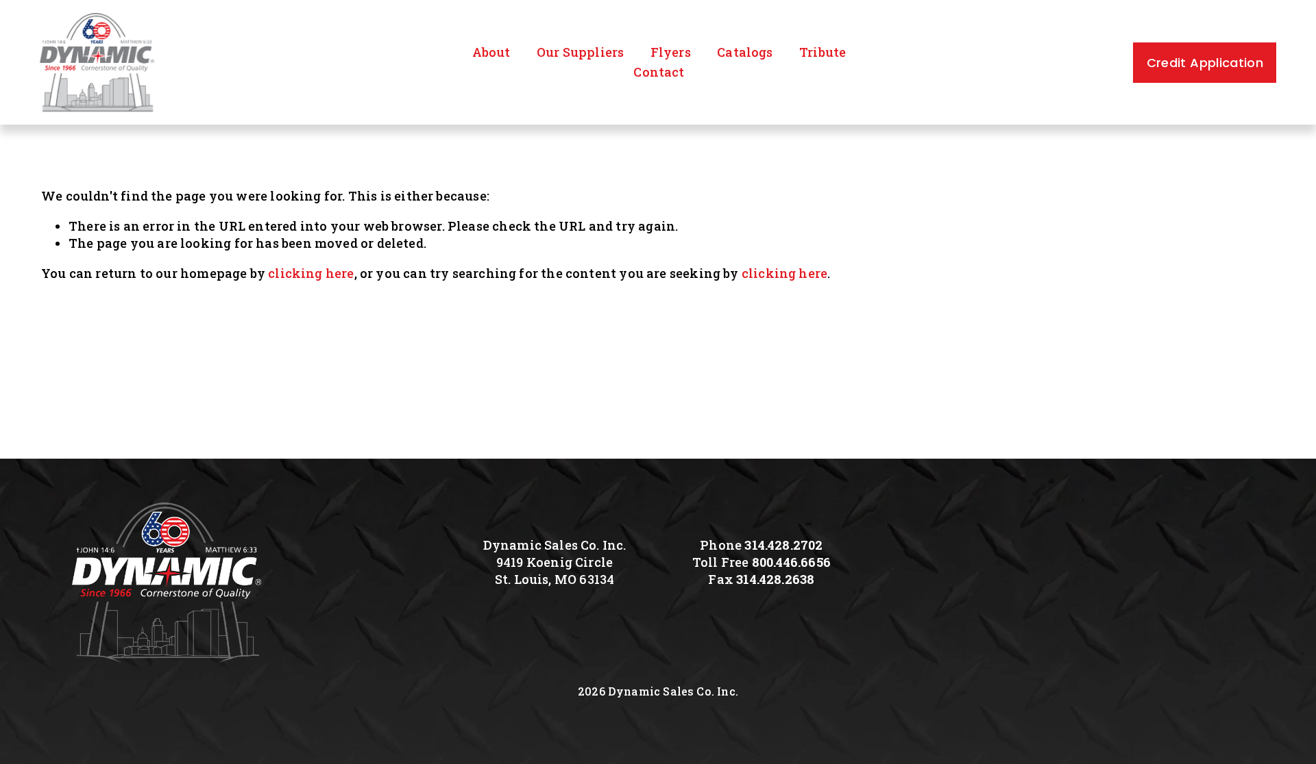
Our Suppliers (580, 52)
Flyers (670, 52)
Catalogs (744, 52)
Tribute (822, 52)
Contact (658, 72)
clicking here (311, 273)
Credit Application (1205, 62)
